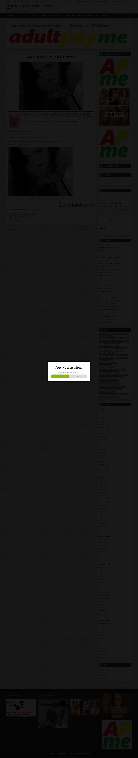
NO (78, 376)
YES (60, 376)
